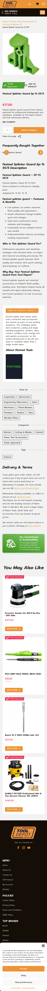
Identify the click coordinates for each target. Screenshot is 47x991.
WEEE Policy (8, 915)
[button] (43, 945)
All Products (8, 880)
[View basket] (37, 4)
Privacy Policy (9, 905)
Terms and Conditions (12, 910)
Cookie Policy (16, 988)
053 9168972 (34, 525)
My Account (8, 885)
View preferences (23, 982)
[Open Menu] (42, 12)
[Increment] (10, 130)
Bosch (5, 926)
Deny (23, 975)
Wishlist (6, 889)
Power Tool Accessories (22, 21)
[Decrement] (4, 130)
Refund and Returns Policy (26, 488)
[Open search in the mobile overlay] (29, 4)
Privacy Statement (28, 988)
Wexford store (24, 497)
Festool (6, 935)
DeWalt (6, 931)
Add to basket (29, 130)
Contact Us (7, 875)
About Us (7, 870)
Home (5, 21)
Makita (5, 940)
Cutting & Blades (11, 24)
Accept (23, 968)
